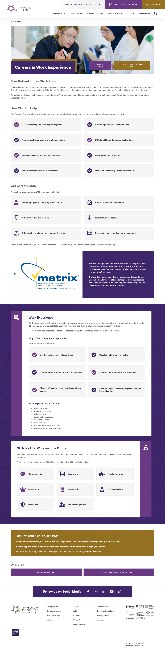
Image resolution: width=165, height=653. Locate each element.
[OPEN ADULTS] (134, 13)
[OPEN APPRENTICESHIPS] (122, 13)
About (67, 4)
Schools (87, 4)
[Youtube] (111, 591)
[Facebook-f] (88, 591)
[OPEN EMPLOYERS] (149, 13)
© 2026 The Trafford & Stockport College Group (136, 644)
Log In (95, 4)
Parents (77, 4)
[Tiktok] (119, 591)
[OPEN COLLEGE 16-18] (81, 13)
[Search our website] (155, 13)
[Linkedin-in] (104, 591)
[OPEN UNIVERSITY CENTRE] (102, 13)
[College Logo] (20, 9)
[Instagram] (96, 591)
